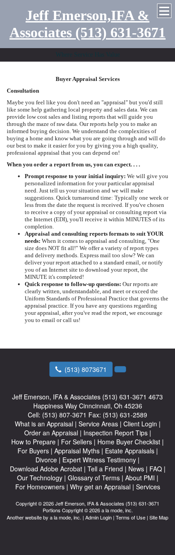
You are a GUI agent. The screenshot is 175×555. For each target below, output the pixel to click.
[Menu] (164, 11)
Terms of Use (130, 517)
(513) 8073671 (86, 369)
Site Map (158, 517)
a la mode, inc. (65, 517)
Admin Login (98, 517)
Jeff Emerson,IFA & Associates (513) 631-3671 (87, 23)
